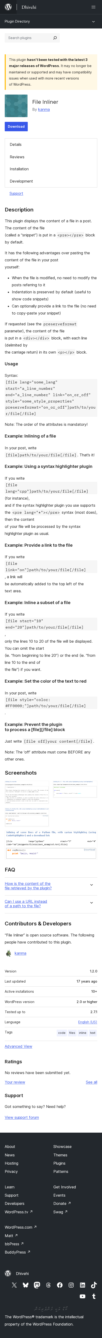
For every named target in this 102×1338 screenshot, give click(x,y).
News (10, 1155)
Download (16, 126)
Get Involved (64, 1187)
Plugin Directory (17, 21)
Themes (60, 1155)
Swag (60, 1212)
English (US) (87, 1022)
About (10, 1146)
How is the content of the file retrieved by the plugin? (28, 885)
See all (91, 1082)
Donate (62, 1203)
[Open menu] (94, 7)
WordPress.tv (19, 1212)
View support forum (22, 1117)
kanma (44, 109)
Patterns (60, 1171)
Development (21, 181)
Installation (19, 169)
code (61, 1033)
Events (59, 1195)
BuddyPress (18, 1252)
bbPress (14, 1244)
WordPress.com (21, 1227)
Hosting (11, 1163)
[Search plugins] (55, 38)
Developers (14, 1203)
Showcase (62, 1146)
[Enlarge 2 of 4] (90, 787)
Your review (15, 1082)
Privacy (11, 1171)
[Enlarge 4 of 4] (90, 837)
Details (16, 144)
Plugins (59, 1163)
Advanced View (18, 1046)
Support (16, 193)
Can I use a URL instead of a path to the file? (26, 903)
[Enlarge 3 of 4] (42, 814)
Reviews (17, 157)
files (72, 1033)
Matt (11, 1235)
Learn (9, 1187)
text (92, 1033)
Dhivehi (22, 1273)
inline (82, 1033)
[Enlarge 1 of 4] (42, 787)
